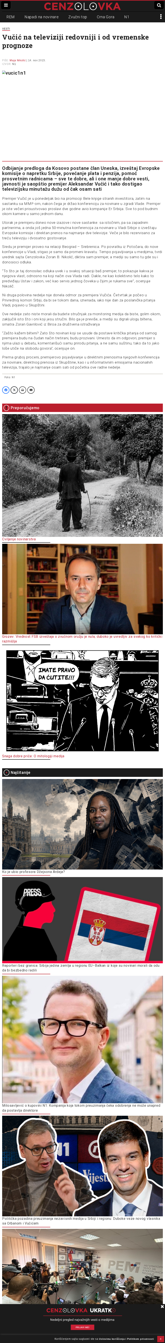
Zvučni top (77, 17)
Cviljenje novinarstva (19, 539)
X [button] (161, 1339)
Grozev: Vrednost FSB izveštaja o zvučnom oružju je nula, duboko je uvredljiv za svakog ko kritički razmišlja (82, 639)
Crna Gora (106, 17)
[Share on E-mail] (31, 390)
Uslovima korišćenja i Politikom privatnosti (126, 1339)
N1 (126, 17)
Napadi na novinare (41, 17)
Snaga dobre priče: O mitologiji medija (33, 756)
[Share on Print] (22, 390)
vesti (6, 28)
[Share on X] (14, 390)
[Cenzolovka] (82, 6)
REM (10, 17)
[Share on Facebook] (5, 390)
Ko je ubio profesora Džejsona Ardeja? (33, 872)
